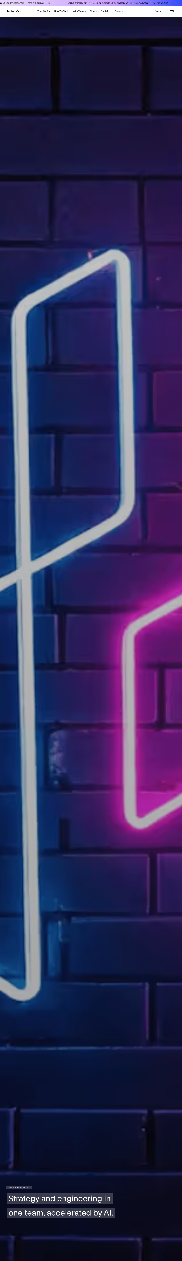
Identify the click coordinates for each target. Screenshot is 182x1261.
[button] (43, 11)
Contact (159, 11)
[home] (14, 11)
